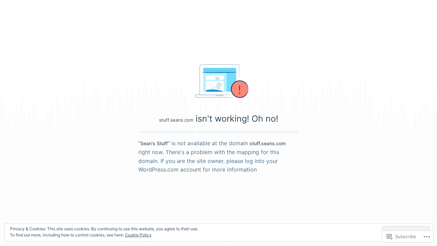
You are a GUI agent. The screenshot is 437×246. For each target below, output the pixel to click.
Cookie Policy (138, 234)
